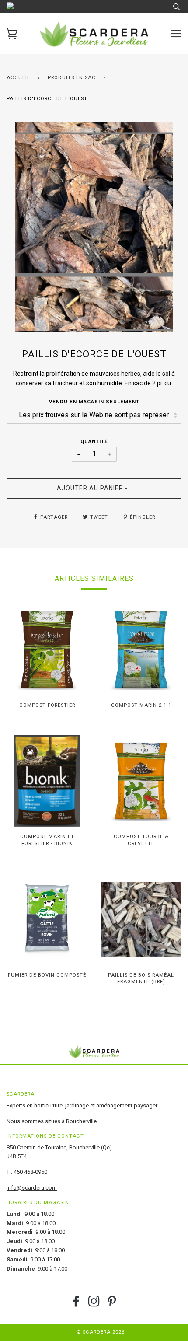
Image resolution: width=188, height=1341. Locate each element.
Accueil (18, 77)
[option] (94, 227)
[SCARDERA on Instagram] (94, 1304)
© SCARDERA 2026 (101, 1332)
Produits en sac (72, 77)
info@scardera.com (32, 1187)
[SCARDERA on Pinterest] (112, 1304)
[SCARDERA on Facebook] (76, 1304)
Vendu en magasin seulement (94, 402)
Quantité (94, 441)
